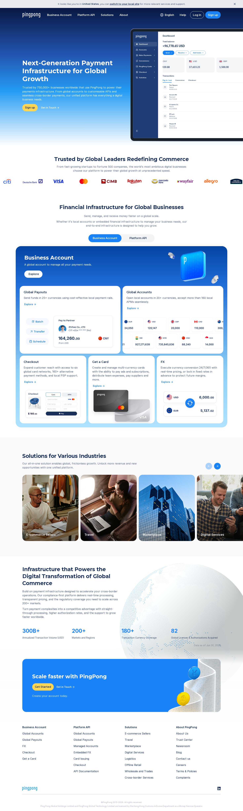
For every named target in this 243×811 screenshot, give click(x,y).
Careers (181, 765)
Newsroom (183, 746)
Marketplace (133, 746)
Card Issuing (81, 758)
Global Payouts (32, 739)
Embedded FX (82, 752)
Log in (197, 15)
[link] (30, 304)
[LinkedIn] (219, 788)
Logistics (130, 758)
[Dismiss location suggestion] (233, 4)
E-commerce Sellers (137, 733)
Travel (129, 739)
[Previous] (208, 466)
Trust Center (184, 739)
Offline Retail (133, 765)
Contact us (183, 758)
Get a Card (29, 758)
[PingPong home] (31, 15)
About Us (182, 733)
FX (24, 746)
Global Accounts (32, 733)
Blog (179, 752)
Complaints (183, 777)
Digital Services (134, 752)
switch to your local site (124, 3)
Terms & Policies (186, 771)
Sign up (213, 15)
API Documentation (86, 771)
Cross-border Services (139, 777)
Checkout (28, 752)
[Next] (217, 466)
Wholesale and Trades (139, 771)
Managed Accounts (86, 746)
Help (183, 15)
